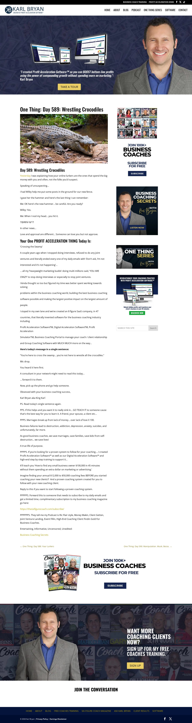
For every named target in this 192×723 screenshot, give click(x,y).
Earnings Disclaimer (58, 719)
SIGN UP (135, 665)
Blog (125, 10)
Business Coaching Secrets (34, 534)
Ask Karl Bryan (122, 711)
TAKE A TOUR (69, 87)
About (116, 10)
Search (153, 328)
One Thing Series (153, 10)
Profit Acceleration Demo (161, 2)
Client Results (141, 711)
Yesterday (25, 175)
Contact (183, 10)
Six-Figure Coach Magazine (96, 711)
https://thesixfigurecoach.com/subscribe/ (42, 509)
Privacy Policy (42, 719)
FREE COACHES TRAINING (66, 711)
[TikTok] (184, 3)
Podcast (136, 10)
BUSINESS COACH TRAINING (135, 2)
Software (170, 10)
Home (107, 10)
